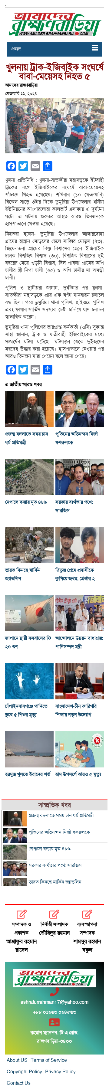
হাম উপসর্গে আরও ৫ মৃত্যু (78, 774)
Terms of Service (49, 1060)
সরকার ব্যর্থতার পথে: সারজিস (55, 865)
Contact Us (19, 1083)
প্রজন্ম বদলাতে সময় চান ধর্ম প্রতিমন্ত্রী (61, 816)
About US (17, 1060)
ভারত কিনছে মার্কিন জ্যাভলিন (55, 882)
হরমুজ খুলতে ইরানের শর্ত (27, 774)
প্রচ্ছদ (16, 49)
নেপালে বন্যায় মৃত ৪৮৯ (26, 502)
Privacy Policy (60, 1072)
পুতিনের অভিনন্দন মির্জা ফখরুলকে (59, 832)
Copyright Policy (24, 1072)
